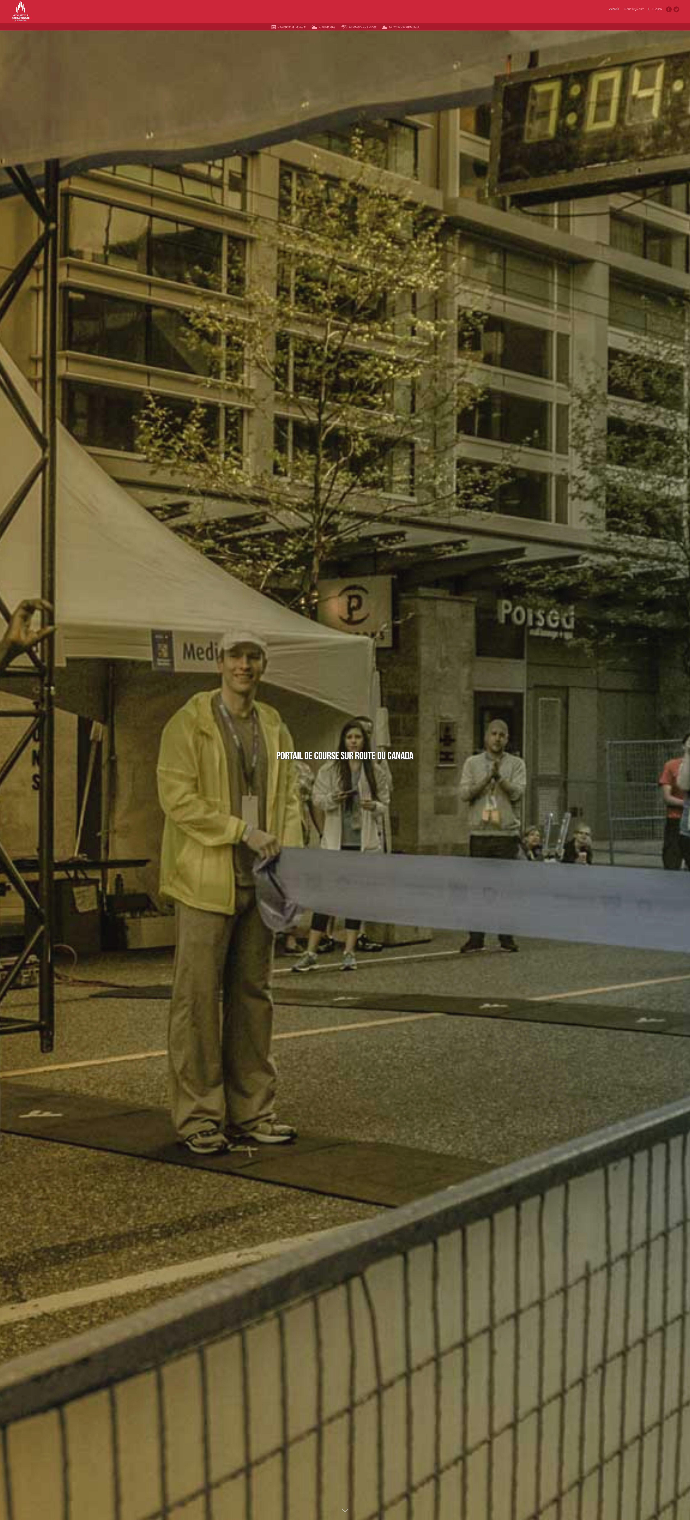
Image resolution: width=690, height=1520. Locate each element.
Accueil (614, 9)
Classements (327, 26)
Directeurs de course (362, 26)
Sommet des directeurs (404, 26)
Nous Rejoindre (634, 9)
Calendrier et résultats (291, 26)
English (657, 9)
